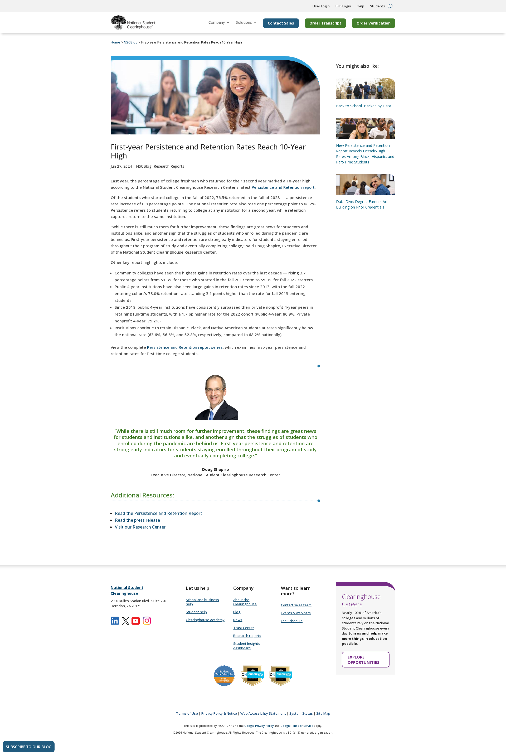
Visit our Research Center (140, 527)
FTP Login (343, 6)
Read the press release (137, 520)
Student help (196, 611)
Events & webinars (296, 613)
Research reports (247, 635)
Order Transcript (325, 23)
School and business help (202, 602)
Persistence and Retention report (283, 187)
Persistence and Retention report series (185, 347)
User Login (321, 6)
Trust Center (243, 627)
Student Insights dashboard (246, 645)
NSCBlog (144, 166)
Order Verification (374, 23)
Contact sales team (296, 605)
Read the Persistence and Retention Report (158, 513)
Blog (236, 611)
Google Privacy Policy (259, 726)
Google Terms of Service (296, 726)
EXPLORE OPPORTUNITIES (364, 659)
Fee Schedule (292, 620)
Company (216, 22)
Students (377, 6)
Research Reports (169, 166)
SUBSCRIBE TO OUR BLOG (28, 746)
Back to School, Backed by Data (363, 105)
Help (360, 6)
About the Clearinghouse (245, 602)
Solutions (244, 22)
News (237, 619)
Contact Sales (281, 23)
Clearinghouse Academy (205, 619)
